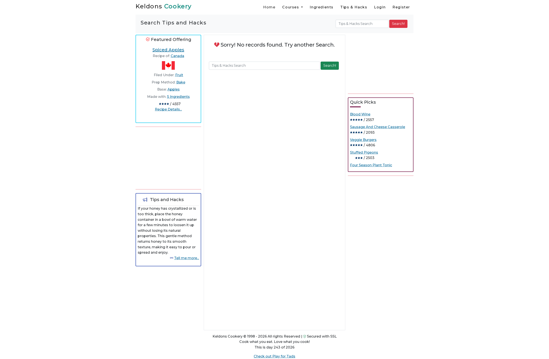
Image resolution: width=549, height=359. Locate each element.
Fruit (179, 75)
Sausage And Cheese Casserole (377, 127)
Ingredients (321, 7)
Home (269, 7)
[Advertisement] (168, 157)
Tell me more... (186, 258)
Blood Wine (360, 114)
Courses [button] (291, 7)
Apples (173, 89)
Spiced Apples (168, 49)
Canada (177, 56)
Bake (180, 82)
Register (401, 7)
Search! (398, 24)
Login (380, 7)
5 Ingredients (178, 97)
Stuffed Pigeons (364, 152)
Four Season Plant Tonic (371, 165)
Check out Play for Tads (274, 356)
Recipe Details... (168, 109)
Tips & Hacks (353, 7)
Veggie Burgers (363, 140)
